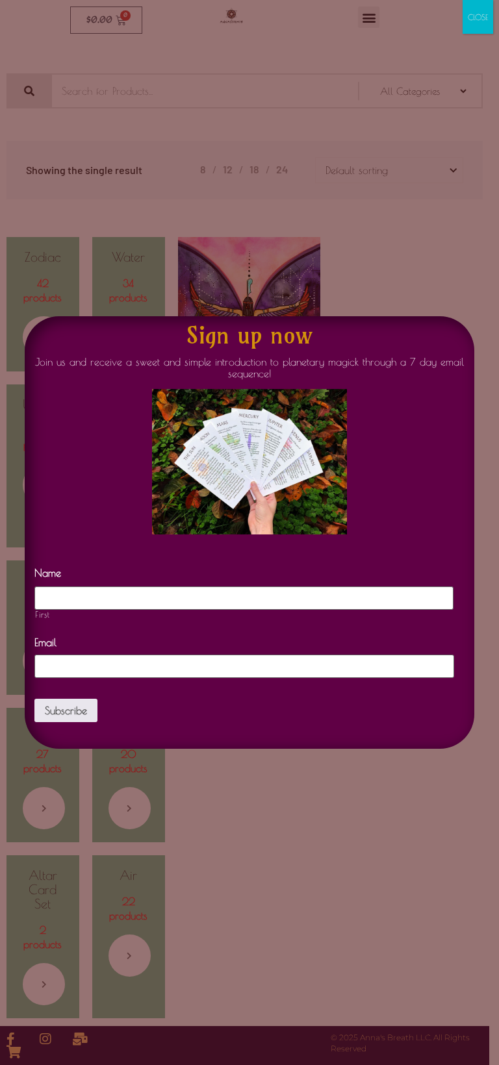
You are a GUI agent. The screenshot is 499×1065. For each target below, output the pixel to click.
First (42, 614)
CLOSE (478, 16)
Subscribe (66, 710)
